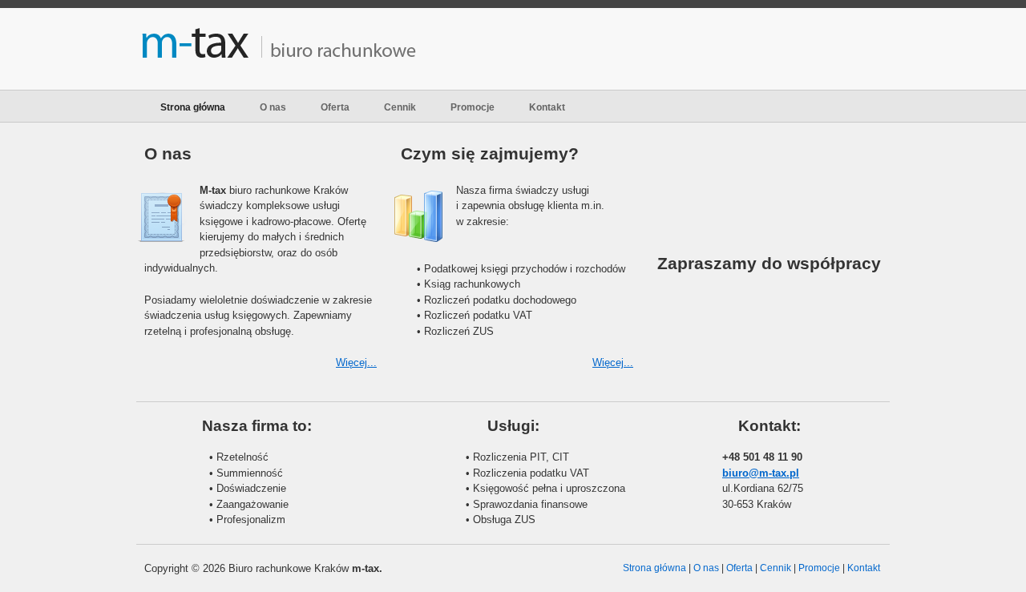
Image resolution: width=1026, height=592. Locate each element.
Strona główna (192, 107)
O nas (273, 107)
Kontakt (547, 107)
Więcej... (356, 362)
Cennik (400, 107)
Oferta (335, 107)
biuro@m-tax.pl (760, 473)
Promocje (472, 107)
